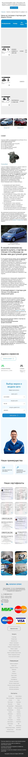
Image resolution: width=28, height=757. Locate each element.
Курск (10, 717)
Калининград (10, 709)
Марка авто (14, 394)
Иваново (10, 708)
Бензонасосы (14, 640)
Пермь (18, 704)
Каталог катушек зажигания (14, 685)
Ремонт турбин (14, 648)
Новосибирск (19, 696)
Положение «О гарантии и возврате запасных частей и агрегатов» (13, 750)
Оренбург (18, 702)
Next (6, 164)
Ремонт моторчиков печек (14, 646)
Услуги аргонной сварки (14, 656)
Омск (18, 700)
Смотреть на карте (7, 358)
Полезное (14, 673)
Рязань (18, 709)
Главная (3, 12)
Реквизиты (14, 677)
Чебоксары (18, 725)
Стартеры (14, 637)
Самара (18, 711)
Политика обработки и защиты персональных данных (13, 741)
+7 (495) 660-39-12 (7, 594)
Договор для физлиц (14, 689)
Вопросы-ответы (14, 667)
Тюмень (18, 719)
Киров (10, 715)
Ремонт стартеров (14, 642)
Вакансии (14, 669)
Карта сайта (14, 675)
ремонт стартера (20, 310)
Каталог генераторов (14, 683)
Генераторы (14, 638)
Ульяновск (18, 721)
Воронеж (10, 704)
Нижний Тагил (10, 729)
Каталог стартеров (14, 681)
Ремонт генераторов (14, 644)
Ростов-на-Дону (18, 708)
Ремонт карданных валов (14, 654)
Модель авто (14, 400)
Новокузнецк (19, 698)
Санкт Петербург (10, 698)
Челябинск (18, 727)
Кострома (10, 719)
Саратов (19, 713)
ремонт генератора (18, 220)
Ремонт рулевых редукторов (14, 652)
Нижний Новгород (10, 731)
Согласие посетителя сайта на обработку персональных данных (10, 744)
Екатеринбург (10, 706)
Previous (3, 164)
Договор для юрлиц (14, 687)
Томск (18, 717)
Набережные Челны (10, 727)
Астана (10, 700)
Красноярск (10, 721)
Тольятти (18, 715)
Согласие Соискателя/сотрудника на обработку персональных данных (12, 747)
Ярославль (18, 729)
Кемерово (10, 713)
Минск (10, 725)
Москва (10, 696)
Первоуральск (18, 706)
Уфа (18, 723)
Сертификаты (14, 679)
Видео (14, 671)
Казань (10, 711)
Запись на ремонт (14, 663)
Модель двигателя (14, 407)
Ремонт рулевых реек (14, 650)
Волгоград (10, 702)
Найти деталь (13, 415)
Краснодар (10, 723)
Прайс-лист (14, 665)
